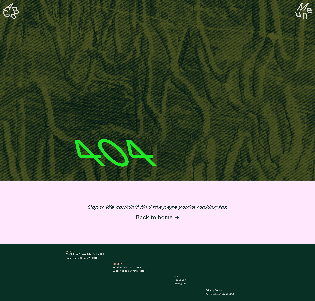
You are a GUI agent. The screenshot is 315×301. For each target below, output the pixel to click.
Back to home (154, 217)
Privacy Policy (213, 290)
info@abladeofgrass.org (126, 267)
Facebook (180, 279)
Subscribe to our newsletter (128, 270)
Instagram (180, 283)
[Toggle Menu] (303, 11)
